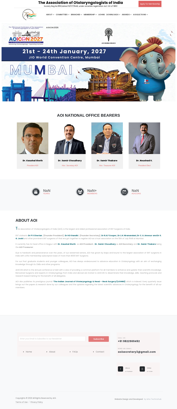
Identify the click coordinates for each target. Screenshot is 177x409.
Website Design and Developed (129, 399)
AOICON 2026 (52, 27)
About (52, 351)
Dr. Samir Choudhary (70, 160)
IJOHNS (101, 14)
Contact (100, 351)
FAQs (75, 351)
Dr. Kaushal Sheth (33, 160)
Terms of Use (22, 402)
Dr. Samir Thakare (107, 160)
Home (29, 351)
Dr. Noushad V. (144, 160)
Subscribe (98, 339)
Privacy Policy (37, 402)
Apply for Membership (150, 4)
